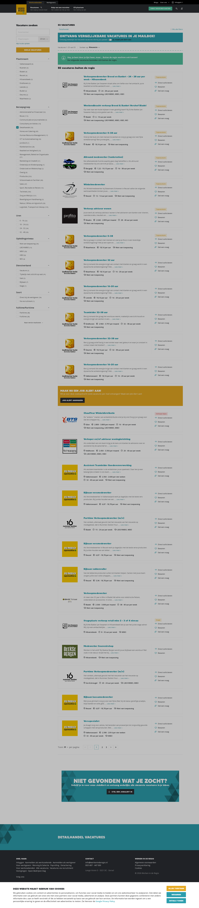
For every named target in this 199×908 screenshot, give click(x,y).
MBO (23, 251)
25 (65, 747)
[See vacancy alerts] (182, 9)
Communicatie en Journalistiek (33, 120)
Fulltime (25, 316)
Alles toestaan (176, 888)
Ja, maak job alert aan (121, 39)
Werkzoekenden (35, 2)
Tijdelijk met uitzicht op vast (33, 274)
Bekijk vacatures (32, 50)
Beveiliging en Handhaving (32, 199)
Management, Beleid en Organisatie (34, 155)
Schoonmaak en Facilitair (31, 180)
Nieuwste (93, 47)
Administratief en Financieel (33, 112)
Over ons (163, 2)
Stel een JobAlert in (121, 792)
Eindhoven (25, 83)
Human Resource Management (34, 135)
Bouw (24, 116)
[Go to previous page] (90, 747)
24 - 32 (24, 228)
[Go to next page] (111, 747)
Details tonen (176, 901)
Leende (24, 87)
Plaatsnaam (22, 59)
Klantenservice (27, 146)
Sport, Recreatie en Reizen (32, 188)
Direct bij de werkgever (30, 297)
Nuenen (24, 68)
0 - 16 (23, 220)
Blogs (156, 2)
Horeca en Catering (29, 131)
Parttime (25, 312)
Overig (23, 172)
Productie (26, 176)
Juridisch (24, 143)
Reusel (23, 75)
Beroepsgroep (23, 107)
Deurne (24, 94)
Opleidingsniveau (24, 238)
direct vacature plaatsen (160, 8)
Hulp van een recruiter (60, 8)
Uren (18, 215)
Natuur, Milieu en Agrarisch (32, 203)
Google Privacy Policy (105, 901)
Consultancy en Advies (30, 123)
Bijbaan (24, 282)
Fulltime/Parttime (25, 307)
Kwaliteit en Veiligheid (30, 150)
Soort (19, 292)
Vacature (24, 270)
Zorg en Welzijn (28, 195)
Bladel (23, 71)
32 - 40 (24, 232)
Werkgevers (51, 2)
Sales (23, 184)
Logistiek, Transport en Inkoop (34, 207)
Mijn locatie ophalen (23, 43)
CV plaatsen (79, 8)
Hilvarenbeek (26, 79)
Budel (23, 91)
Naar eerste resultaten (32, 323)
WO (22, 259)
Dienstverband (23, 265)
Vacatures (38, 8)
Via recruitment (27, 301)
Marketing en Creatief (30, 161)
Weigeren (176, 895)
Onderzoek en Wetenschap (32, 168)
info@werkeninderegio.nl (96, 862)
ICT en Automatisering (30, 139)
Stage (23, 286)
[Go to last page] (116, 747)
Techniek (25, 191)
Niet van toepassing (29, 243)
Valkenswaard (26, 64)
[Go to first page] (85, 747)
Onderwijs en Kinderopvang (32, 164)
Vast (22, 278)
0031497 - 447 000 (93, 865)
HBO (23, 255)
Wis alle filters (177, 29)
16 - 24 (24, 224)
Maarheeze (25, 98)
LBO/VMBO (26, 247)
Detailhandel (26, 127)
